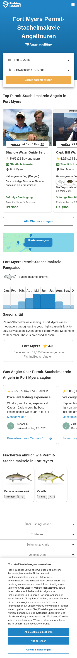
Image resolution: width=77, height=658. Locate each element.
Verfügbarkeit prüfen (38, 79)
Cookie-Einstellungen (38, 649)
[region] (38, 608)
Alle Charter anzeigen (38, 221)
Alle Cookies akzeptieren (38, 632)
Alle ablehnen (38, 641)
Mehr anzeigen (16, 416)
